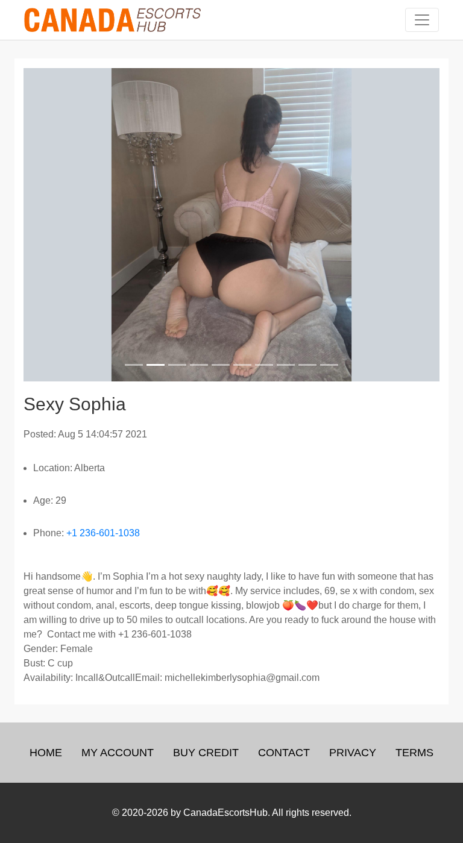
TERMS (414, 753)
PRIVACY (352, 753)
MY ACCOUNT (117, 753)
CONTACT (284, 753)
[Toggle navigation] (422, 20)
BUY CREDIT (206, 753)
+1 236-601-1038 (103, 533)
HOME (46, 753)
